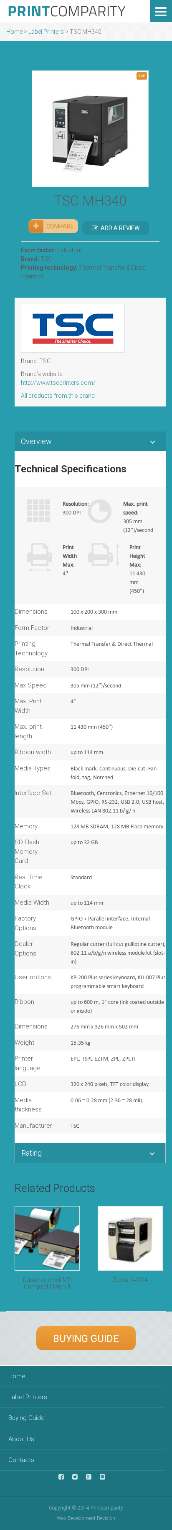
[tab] (90, 441)
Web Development (76, 1518)
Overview (36, 441)
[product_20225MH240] (90, 129)
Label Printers (46, 31)
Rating (31, 1153)
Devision (106, 1518)
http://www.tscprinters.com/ (58, 382)
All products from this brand (58, 395)
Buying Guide (86, 1338)
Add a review (120, 228)
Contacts (21, 1460)
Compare (60, 226)
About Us (21, 1439)
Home (14, 31)
